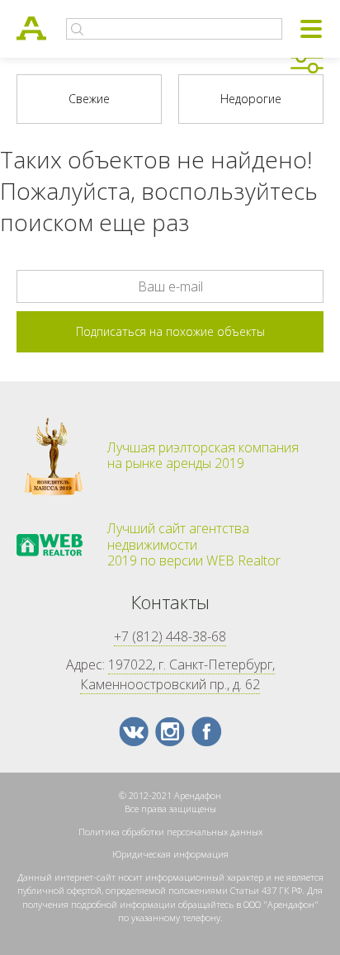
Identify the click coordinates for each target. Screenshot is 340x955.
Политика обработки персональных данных (170, 831)
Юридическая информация (170, 854)
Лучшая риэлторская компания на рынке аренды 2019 (203, 455)
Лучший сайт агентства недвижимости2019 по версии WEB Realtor (194, 545)
